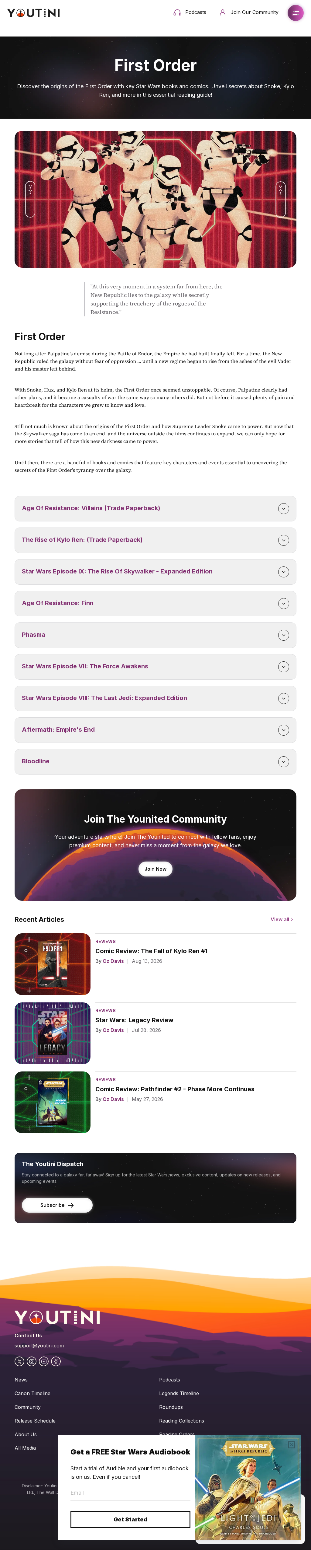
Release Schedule (35, 1421)
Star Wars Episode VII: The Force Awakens (85, 666)
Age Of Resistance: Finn (58, 603)
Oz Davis (113, 961)
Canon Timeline (32, 1393)
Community (28, 1407)
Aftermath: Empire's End (58, 729)
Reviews (105, 941)
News (21, 1380)
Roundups (171, 1407)
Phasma (33, 634)
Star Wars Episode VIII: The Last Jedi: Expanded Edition (104, 698)
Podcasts (169, 1380)
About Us (26, 1434)
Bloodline (36, 761)
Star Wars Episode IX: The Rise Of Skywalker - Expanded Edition (117, 571)
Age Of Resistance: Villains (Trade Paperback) (91, 508)
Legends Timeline (179, 1393)
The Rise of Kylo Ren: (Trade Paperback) (82, 539)
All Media (25, 1448)
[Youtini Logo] (33, 13)
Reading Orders (177, 1434)
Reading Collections (181, 1421)
